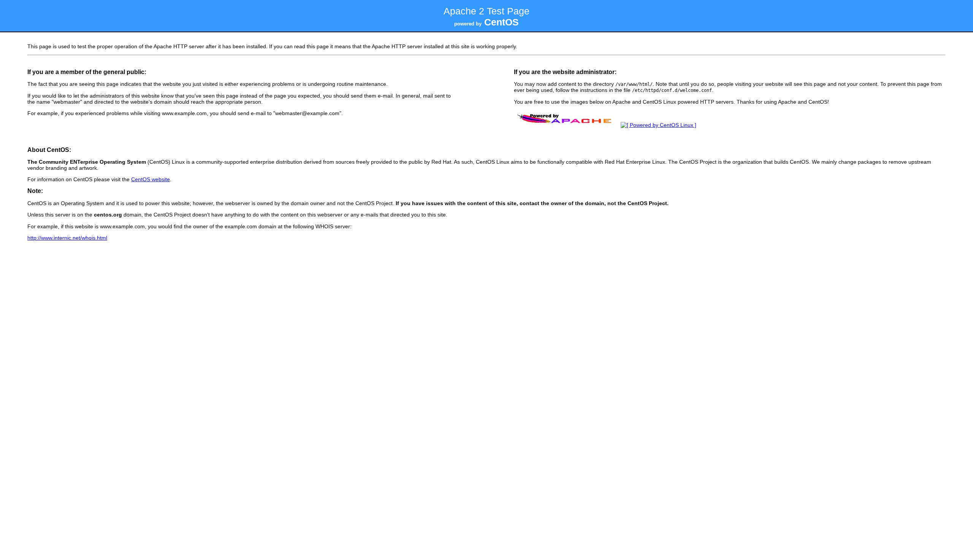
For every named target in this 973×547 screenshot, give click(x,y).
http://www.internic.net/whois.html (67, 238)
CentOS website (150, 179)
